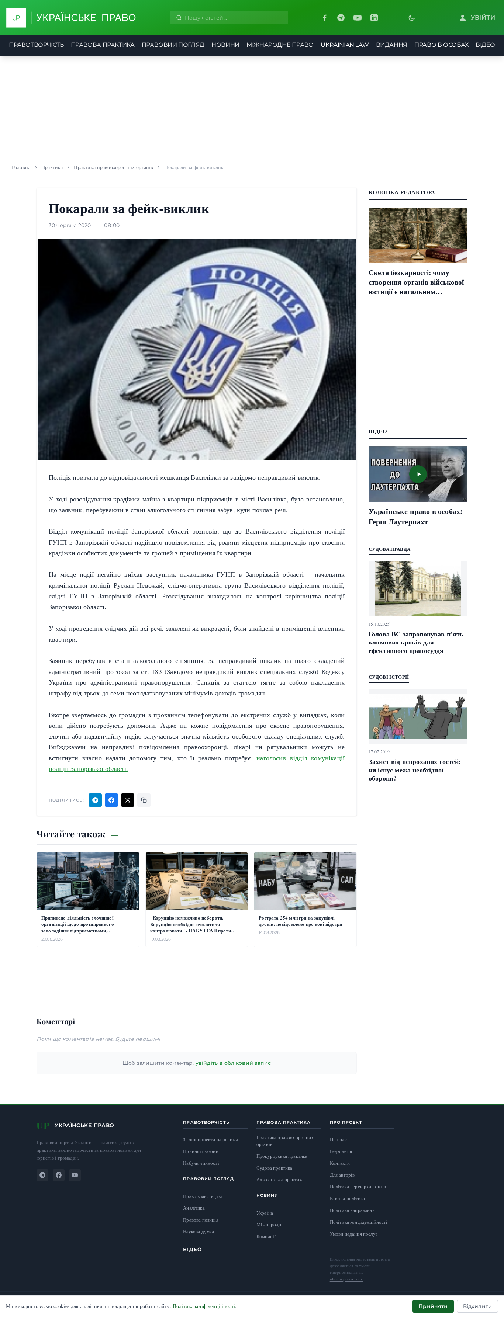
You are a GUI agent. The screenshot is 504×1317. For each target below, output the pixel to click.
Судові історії (389, 676)
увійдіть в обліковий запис (233, 1063)
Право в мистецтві (202, 1196)
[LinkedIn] (374, 18)
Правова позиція (200, 1220)
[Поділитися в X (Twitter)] (127, 800)
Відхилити (477, 1306)
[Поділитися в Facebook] (111, 800)
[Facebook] (325, 18)
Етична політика (347, 1198)
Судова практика (274, 1168)
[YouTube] (357, 17)
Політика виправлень (352, 1210)
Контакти (340, 1163)
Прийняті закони (200, 1151)
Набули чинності (201, 1163)
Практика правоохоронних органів (113, 167)
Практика (52, 167)
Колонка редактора (402, 192)
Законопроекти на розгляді (211, 1139)
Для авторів (342, 1174)
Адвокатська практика (280, 1180)
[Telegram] (341, 18)
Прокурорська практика (281, 1156)
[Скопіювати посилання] (144, 800)
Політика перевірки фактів (358, 1186)
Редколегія (341, 1151)
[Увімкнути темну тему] (411, 17)
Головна (21, 167)
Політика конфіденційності (359, 1222)
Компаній (266, 1236)
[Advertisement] (252, 107)
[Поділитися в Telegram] (95, 800)
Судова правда (389, 548)
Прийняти (433, 1306)
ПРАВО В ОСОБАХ (441, 44)
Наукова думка (198, 1232)
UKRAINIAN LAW (345, 44)
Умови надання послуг (353, 1233)
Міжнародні (269, 1224)
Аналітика (193, 1208)
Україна (264, 1212)
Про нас (338, 1139)
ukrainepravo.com (346, 1279)
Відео (192, 1249)
